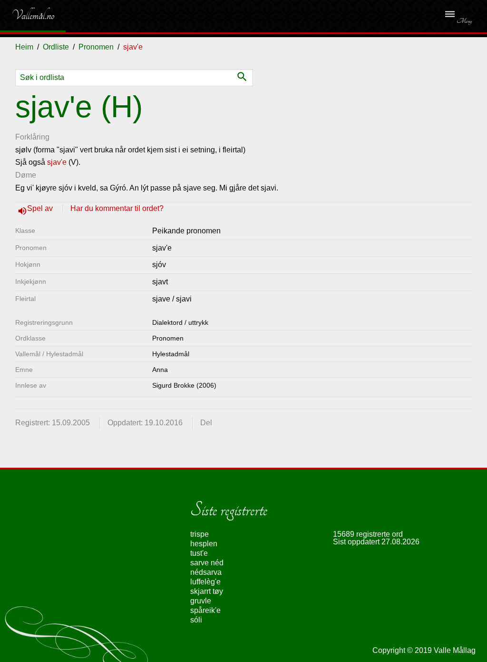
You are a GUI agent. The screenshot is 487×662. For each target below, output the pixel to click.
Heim (24, 47)
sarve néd (207, 563)
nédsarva (206, 572)
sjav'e (57, 162)
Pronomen (96, 47)
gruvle (200, 601)
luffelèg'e (205, 582)
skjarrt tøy (206, 591)
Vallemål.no (25, 15)
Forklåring (32, 137)
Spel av (41, 208)
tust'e (199, 553)
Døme (25, 175)
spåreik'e (205, 610)
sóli (196, 620)
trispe (199, 534)
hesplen (203, 544)
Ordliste (56, 47)
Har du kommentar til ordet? (117, 208)
